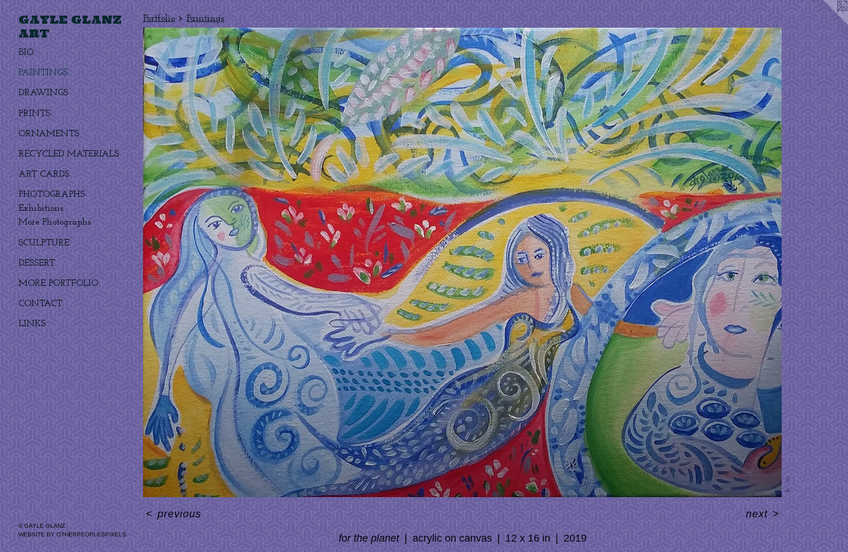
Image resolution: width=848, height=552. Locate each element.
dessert (36, 263)
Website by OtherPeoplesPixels (72, 534)
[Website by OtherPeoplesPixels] (825, 23)
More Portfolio (58, 283)
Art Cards (43, 174)
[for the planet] (462, 262)
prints (34, 113)
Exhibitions (40, 208)
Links (32, 324)
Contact (40, 303)
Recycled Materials (68, 154)
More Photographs (54, 222)
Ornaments (48, 134)
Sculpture (43, 243)
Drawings (43, 93)
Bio (25, 52)
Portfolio (159, 18)
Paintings (42, 72)
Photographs (51, 194)
